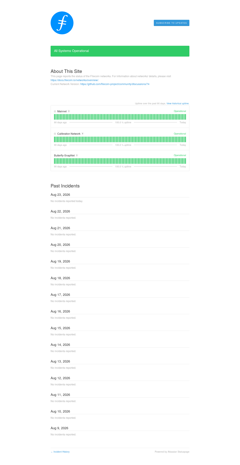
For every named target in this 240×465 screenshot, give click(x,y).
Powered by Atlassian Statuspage (172, 451)
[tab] (54, 117)
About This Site (66, 71)
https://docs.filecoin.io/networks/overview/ (74, 80)
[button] (171, 23)
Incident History (60, 451)
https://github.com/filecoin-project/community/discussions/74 (114, 84)
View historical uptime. (178, 103)
